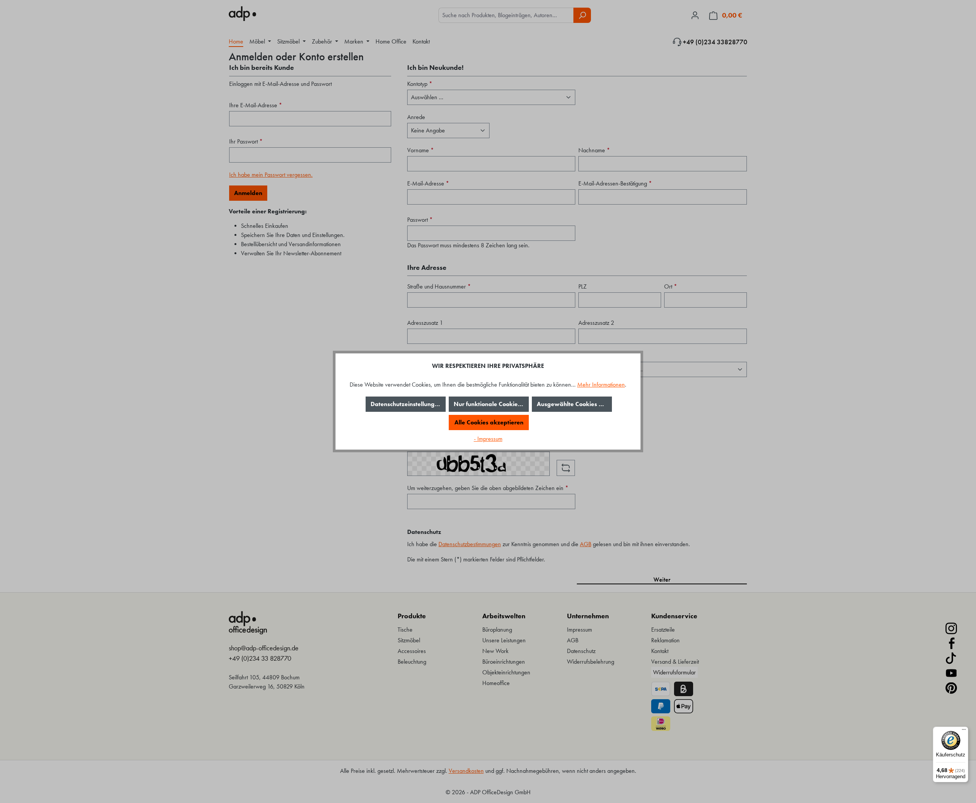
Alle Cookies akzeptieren (488, 422)
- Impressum (488, 438)
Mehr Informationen (601, 384)
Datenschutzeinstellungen (406, 404)
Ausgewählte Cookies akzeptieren (574, 404)
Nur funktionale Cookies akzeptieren (491, 404)
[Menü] (963, 731)
